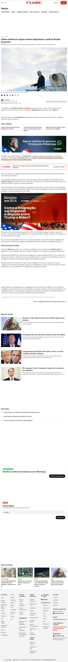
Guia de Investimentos (22, 608)
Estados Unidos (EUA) (29, 297)
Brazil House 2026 (33, 604)
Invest (2, 629)
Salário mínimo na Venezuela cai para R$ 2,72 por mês (18, 416)
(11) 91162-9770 (59, 613)
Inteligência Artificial (4, 626)
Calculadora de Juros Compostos (23, 628)
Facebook (55, 605)
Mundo (4, 8)
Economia (3, 616)
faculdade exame (46, 595)
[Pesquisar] (5, 3)
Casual (12, 597)
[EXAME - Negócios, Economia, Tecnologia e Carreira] (34, 2)
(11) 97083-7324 (59, 636)
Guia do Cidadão (21, 600)
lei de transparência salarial (49, 659)
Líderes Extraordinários (34, 625)
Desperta (45, 610)
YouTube (55, 597)
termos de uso (16, 659)
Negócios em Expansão (33, 651)
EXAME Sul (32, 608)
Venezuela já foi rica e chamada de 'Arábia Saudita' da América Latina (21, 412)
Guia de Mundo (5, 12)
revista (45, 599)
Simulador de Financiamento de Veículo (23, 634)
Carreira (3, 613)
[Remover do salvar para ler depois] (18, 95)
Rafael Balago (7, 99)
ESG (2, 618)
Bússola (32, 610)
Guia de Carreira (21, 613)
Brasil (2, 610)
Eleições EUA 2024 (42, 297)
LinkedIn (55, 600)
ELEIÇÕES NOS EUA (54, 12)
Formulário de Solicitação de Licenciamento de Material (59, 628)
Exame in (45, 605)
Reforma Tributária (32, 600)
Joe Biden (26, 108)
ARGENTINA (44, 12)
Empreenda (46, 624)
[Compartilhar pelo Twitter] (12, 95)
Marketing (13, 600)
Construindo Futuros (33, 614)
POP (12, 619)
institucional (8, 659)
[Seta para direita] (64, 11)
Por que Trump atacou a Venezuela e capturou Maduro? (18, 420)
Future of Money (13, 613)
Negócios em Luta (33, 629)
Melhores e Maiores (32, 643)
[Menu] (2, 3)
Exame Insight (3, 622)
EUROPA (13, 12)
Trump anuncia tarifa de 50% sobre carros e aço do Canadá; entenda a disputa (33, 129)
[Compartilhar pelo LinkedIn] (7, 95)
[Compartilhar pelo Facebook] (4, 95)
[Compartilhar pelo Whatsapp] (2, 95)
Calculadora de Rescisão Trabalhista (23, 623)
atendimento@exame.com (59, 619)
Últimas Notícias (3, 601)
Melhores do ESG (33, 647)
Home (2, 36)
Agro (44, 621)
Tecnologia (13, 609)
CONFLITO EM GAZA (34, 12)
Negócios (3, 632)
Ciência (12, 616)
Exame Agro (12, 606)
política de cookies (24, 659)
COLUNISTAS (4, 635)
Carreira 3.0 (46, 608)
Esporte (13, 602)
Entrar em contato (57, 611)
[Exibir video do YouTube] (34, 211)
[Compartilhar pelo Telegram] (10, 95)
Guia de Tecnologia (22, 604)
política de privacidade (35, 659)
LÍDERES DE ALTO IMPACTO (4, 606)
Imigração (52, 297)
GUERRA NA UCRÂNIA (22, 12)
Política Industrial (32, 633)
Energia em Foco (34, 617)
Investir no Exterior (32, 621)
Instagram (55, 602)
